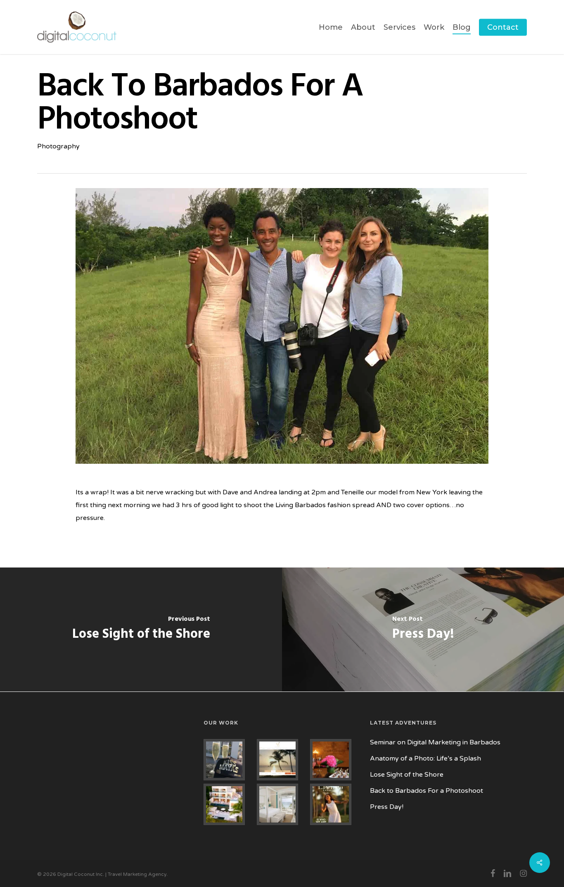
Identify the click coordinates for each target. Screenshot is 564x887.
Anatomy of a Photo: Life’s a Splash (425, 758)
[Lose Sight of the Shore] (141, 629)
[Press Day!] (423, 629)
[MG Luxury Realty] (282, 759)
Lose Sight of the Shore (406, 774)
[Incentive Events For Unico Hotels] (229, 759)
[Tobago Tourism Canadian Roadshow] (335, 759)
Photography (58, 146)
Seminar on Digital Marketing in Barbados (435, 742)
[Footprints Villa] (229, 804)
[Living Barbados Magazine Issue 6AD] (335, 804)
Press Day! (386, 807)
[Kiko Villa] (282, 804)
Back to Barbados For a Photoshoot (426, 791)
